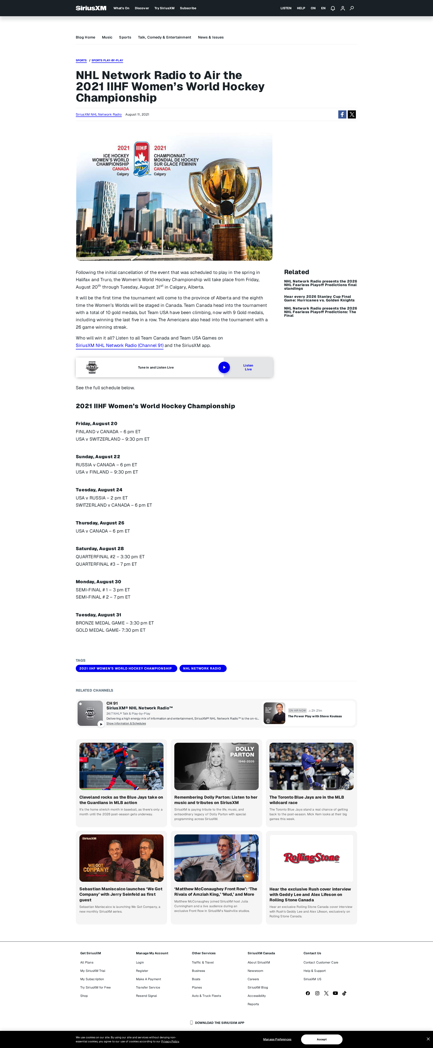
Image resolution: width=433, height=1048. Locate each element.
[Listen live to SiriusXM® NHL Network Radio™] (90, 713)
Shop (84, 996)
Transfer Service (148, 987)
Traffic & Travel (203, 962)
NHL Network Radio (202, 668)
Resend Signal (146, 996)
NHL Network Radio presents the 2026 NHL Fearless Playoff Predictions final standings (320, 285)
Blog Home (85, 37)
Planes (197, 987)
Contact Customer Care (321, 962)
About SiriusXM (259, 962)
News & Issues (211, 37)
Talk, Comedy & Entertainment (164, 37)
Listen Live (248, 367)
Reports (253, 1004)
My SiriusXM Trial (93, 971)
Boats (196, 979)
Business (198, 971)
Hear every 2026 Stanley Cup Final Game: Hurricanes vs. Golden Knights (319, 298)
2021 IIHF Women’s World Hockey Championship (125, 668)
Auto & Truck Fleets (206, 996)
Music (107, 37)
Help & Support (315, 971)
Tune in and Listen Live (156, 367)
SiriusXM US (312, 979)
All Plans (86, 962)
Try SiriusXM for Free (95, 987)
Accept (322, 1039)
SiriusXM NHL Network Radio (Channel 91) (120, 345)
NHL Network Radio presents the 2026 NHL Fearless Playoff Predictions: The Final (320, 312)
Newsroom (255, 971)
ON (313, 8)
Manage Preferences (277, 1039)
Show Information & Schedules (126, 723)
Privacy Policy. (170, 1041)
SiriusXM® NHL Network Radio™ (139, 708)
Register (142, 971)
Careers (253, 979)
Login (140, 962)
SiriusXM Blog (258, 987)
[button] (342, 114)
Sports (125, 37)
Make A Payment (148, 979)
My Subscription (92, 979)
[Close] (428, 1039)
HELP (301, 8)
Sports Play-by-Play (107, 60)
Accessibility (257, 996)
